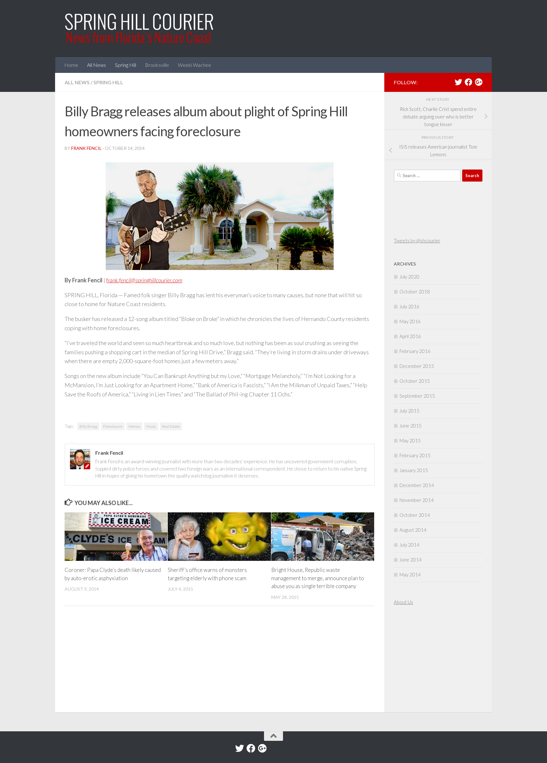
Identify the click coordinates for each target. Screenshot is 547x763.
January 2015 (413, 470)
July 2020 (409, 276)
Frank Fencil (86, 148)
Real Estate (171, 426)
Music (151, 426)
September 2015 (417, 396)
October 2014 (414, 515)
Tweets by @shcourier (417, 240)
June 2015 (410, 425)
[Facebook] (468, 82)
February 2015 (415, 455)
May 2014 (410, 574)
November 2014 (416, 500)
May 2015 (410, 440)
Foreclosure (113, 426)
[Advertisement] (413, 660)
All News (96, 65)
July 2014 (409, 545)
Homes (134, 426)
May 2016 (410, 321)
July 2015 (409, 411)
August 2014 (412, 530)
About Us (403, 602)
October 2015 (414, 381)
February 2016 (415, 351)
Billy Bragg (88, 426)
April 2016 (410, 336)
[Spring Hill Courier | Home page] (140, 28)
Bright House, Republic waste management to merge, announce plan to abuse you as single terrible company (317, 578)
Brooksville (157, 65)
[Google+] (478, 82)
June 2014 (410, 559)
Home (71, 65)
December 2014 (416, 485)
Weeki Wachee (194, 65)
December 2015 (416, 366)
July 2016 (409, 306)
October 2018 (414, 291)
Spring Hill (125, 65)
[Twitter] (458, 82)
